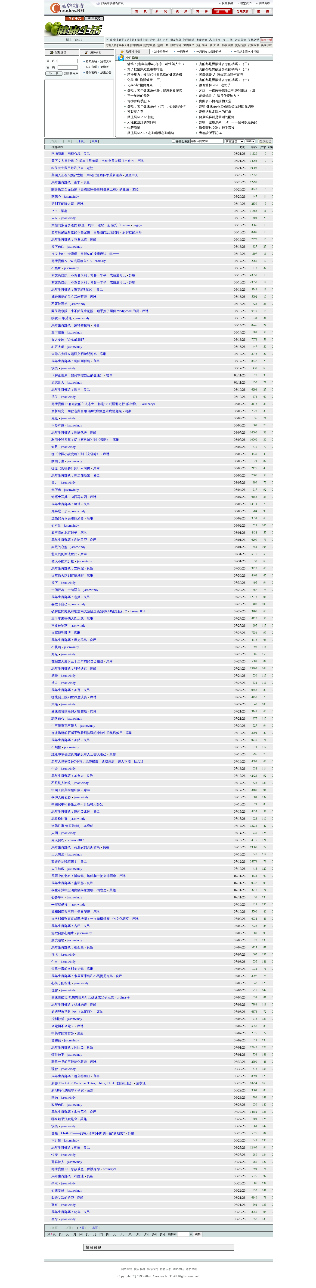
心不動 (56, 525)
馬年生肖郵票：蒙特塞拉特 (70, 325)
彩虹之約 (162, 40)
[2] (67, 1234)
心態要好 (57, 1190)
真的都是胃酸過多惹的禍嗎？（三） (225, 64)
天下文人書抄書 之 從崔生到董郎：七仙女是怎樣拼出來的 (92, 161)
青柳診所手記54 (210, 133)
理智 (54, 990)
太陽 (54, 704)
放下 (54, 582)
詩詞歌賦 (188, 40)
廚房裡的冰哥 (132, 232)
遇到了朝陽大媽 (62, 204)
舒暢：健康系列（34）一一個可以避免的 (228, 122)
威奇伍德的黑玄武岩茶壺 (69, 296)
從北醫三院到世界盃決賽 (69, 697)
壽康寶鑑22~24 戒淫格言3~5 (71, 261)
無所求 (56, 490)
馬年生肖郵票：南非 (66, 182)
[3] (74, 1234)
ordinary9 (101, 261)
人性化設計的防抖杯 (141, 122)
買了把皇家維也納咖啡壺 (145, 69)
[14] (154, 1234)
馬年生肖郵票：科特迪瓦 (69, 668)
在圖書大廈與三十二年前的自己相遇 (77, 661)
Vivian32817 (75, 339)
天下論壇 (137, 40)
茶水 (54, 1183)
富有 (54, 1205)
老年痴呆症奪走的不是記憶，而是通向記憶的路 (85, 232)
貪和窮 (56, 1040)
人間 (54, 833)
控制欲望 (57, 1019)
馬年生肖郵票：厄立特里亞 (70, 1076)
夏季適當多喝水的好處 (215, 111)
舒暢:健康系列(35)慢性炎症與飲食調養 (226, 106)
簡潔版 (104, 67)
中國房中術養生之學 (66, 804)
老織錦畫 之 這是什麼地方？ (219, 96)
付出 (54, 961)
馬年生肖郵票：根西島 (67, 947)
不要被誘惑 (59, 304)
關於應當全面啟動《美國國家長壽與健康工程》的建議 (90, 189)
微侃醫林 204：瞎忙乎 (215, 85)
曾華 (109, 375)
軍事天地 (124, 45)
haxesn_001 (137, 611)
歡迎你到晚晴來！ (64, 861)
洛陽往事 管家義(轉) (66, 826)
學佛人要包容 (61, 797)
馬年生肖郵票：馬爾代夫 (69, 432)
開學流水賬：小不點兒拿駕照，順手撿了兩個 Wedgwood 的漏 (95, 311)
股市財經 (175, 45)
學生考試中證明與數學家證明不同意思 (78, 890)
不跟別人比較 (61, 783)
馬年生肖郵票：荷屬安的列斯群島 (75, 847)
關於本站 (126, 1269)
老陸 (90, 168)
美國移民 (266, 45)
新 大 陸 (215, 45)
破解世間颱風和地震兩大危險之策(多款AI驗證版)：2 (89, 611)
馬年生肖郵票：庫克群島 (69, 640)
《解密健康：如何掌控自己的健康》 (77, 375)
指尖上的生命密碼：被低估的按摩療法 (78, 254)
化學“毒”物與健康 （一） (145, 85)
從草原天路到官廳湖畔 (67, 575)
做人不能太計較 (62, 561)
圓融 (54, 1097)
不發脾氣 (57, 425)
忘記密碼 (91, 67)
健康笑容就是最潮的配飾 (217, 117)
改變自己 (57, 1104)
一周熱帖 (182, 51)
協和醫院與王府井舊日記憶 (70, 911)
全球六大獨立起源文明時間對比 (74, 354)
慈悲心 (56, 196)
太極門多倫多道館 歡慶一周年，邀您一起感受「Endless (91, 225)
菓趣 (64, 211)
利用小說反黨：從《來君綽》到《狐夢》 (80, 439)
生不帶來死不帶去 (64, 725)
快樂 (54, 368)
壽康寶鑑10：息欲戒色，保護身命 (75, 1169)
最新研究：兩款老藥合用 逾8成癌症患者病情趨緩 (86, 411)
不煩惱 (56, 747)
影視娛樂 (227, 45)
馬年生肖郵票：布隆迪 (67, 1176)
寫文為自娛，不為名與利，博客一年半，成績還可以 (88, 275)
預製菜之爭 (135, 111)
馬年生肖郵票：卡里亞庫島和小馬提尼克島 (82, 976)
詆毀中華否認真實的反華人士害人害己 (78, 754)
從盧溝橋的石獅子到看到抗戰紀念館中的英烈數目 (87, 733)
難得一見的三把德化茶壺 (69, 1062)
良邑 (87, 153)
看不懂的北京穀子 (64, 532)
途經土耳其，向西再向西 (69, 497)
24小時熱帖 (161, 51)
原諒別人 (57, 382)
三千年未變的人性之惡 (67, 618)
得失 (54, 397)
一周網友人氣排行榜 (208, 51)
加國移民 (188, 45)
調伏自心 (57, 718)
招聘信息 (165, 1269)
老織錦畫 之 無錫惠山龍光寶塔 (221, 74)
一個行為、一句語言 (66, 590)
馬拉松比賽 (59, 818)
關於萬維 (264, 3)
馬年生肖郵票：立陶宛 (67, 568)
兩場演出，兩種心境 (66, 153)
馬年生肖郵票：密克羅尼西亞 (72, 289)
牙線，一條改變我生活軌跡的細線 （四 (227, 90)
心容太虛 (57, 347)
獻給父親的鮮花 (62, 1197)
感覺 (54, 675)
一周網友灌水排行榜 (246, 51)
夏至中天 (131, 175)
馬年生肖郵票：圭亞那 (67, 883)
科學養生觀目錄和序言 (67, 168)
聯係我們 (152, 1269)
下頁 (81, 141)
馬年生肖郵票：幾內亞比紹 (70, 811)
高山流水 (214, 40)
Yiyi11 (78, 39)
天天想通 (57, 854)
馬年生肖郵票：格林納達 (69, 1004)
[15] (162, 1234)
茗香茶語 (124, 40)
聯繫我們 (245, 3)
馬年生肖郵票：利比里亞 (69, 540)
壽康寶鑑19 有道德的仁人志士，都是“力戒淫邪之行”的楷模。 (95, 404)
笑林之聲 (253, 40)
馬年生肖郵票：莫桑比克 (69, 239)
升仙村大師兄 (93, 804)
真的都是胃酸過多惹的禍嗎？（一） (225, 80)
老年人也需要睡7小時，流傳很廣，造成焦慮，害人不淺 (91, 761)
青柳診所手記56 (138, 101)
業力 (54, 482)
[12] (138, 1234)
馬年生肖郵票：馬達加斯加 (70, 475)
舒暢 (132, 275)
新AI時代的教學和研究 (67, 1090)
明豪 (128, 411)
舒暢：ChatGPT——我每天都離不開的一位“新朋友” (88, 1133)
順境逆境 (57, 940)
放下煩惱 (57, 332)
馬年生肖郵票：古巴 (66, 926)
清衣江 (141, 1083)
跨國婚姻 (137, 45)
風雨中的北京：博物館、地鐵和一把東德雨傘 (83, 876)
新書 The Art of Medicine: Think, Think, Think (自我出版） (92, 1083)
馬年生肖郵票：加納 (66, 740)
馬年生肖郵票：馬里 (66, 389)
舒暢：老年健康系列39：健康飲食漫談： (156, 90)
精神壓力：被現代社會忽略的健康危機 (154, 74)
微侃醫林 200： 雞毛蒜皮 (217, 127)
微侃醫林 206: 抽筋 (140, 117)
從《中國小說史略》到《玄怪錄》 (75, 454)
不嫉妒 (56, 268)
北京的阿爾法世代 (64, 554)
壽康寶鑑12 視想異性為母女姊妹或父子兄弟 (82, 997)
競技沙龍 (149, 40)
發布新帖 (91, 61)
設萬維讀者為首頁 (112, 3)
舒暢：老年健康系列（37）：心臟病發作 (156, 106)
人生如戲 (57, 869)
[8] (107, 1234)
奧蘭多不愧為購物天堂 (215, 101)
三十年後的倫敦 (138, 96)
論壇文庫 (106, 61)
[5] (87, 1234)
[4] (81, 1234)
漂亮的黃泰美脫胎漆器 (67, 518)
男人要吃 (57, 840)
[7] (101, 1234)
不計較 (56, 1140)
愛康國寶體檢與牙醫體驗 (69, 711)
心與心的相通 (61, 983)
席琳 (140, 161)
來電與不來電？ (62, 1026)
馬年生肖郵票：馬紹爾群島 (70, 361)
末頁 (94, 141)
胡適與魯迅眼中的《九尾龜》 (72, 1012)
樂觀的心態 (59, 547)
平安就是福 (59, 904)
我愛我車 (253, 45)
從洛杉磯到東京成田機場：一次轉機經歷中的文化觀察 (90, 919)
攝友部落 (175, 40)
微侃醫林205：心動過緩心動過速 (150, 133)
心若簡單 (133, 127)
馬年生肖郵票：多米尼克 (69, 1112)
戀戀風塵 (149, 45)
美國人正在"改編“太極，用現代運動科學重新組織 (86, 175)
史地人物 (111, 45)
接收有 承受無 (61, 318)
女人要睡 (57, 339)
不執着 (56, 647)
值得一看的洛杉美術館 (67, 969)
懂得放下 (57, 1054)
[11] (130, 1234)
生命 (54, 768)
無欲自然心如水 (62, 933)
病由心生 (57, 461)
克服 (54, 418)
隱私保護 (191, 1269)
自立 (54, 218)
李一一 (114, 254)
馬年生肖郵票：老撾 (66, 597)
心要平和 (57, 897)
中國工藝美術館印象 (66, 790)
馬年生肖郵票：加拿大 (67, 776)
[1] (60, 1234)
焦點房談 (240, 45)
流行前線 (201, 45)
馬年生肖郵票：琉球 (66, 504)
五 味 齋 (111, 40)
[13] (146, 1234)
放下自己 (57, 246)
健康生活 (266, 40)
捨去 (54, 683)
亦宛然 (88, 826)
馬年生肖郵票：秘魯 (66, 1212)
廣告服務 (227, 3)
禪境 (54, 954)
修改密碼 (91, 72)
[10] (122, 1234)
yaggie (137, 225)
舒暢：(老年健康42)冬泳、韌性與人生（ (156, 64)
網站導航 (178, 1269)
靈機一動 (162, 45)
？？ (54, 211)
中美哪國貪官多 (62, 1033)
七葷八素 (201, 40)
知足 (54, 447)
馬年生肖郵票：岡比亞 (67, 1047)
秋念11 (138, 761)
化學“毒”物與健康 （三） (145, 80)
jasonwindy (71, 196)
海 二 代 (227, 40)
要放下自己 (59, 604)
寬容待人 (57, 1162)
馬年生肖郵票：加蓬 (66, 690)
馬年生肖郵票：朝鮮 (66, 1147)
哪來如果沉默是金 (64, 1119)
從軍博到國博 (61, 633)
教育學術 (240, 40)
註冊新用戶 (71, 73)
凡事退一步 (59, 511)
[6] (94, 1234)
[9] (114, 1234)
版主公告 (106, 72)
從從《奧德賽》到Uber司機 (70, 468)
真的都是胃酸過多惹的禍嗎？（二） (225, 69)
